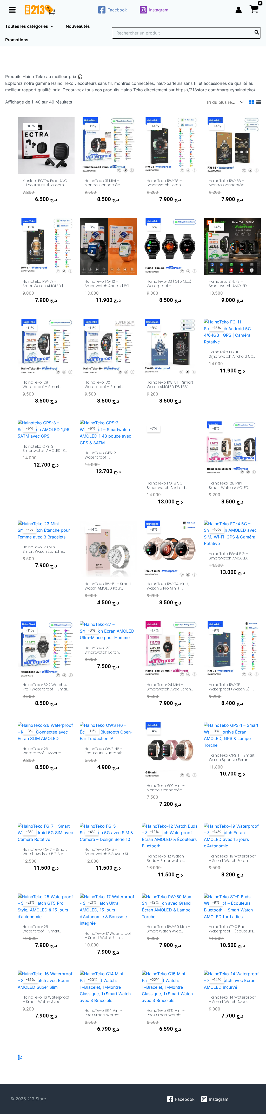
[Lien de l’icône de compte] (238, 9)
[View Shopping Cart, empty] (254, 10)
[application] (50, 26)
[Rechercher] (257, 32)
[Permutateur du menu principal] (12, 9)
